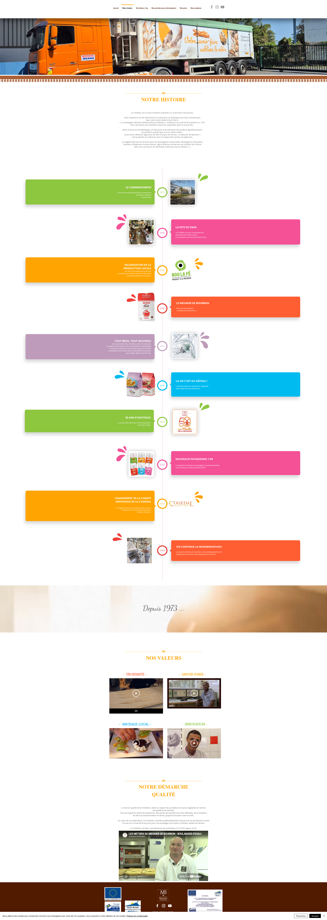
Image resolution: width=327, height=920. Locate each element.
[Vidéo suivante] (157, 693)
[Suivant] (313, 46)
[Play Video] (136, 693)
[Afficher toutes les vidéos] (136, 711)
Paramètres (301, 916)
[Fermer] (323, 916)
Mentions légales (166, 912)
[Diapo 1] (163, 68)
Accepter (315, 916)
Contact (155, 912)
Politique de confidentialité (137, 916)
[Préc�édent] (14, 46)
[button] (162, 192)
